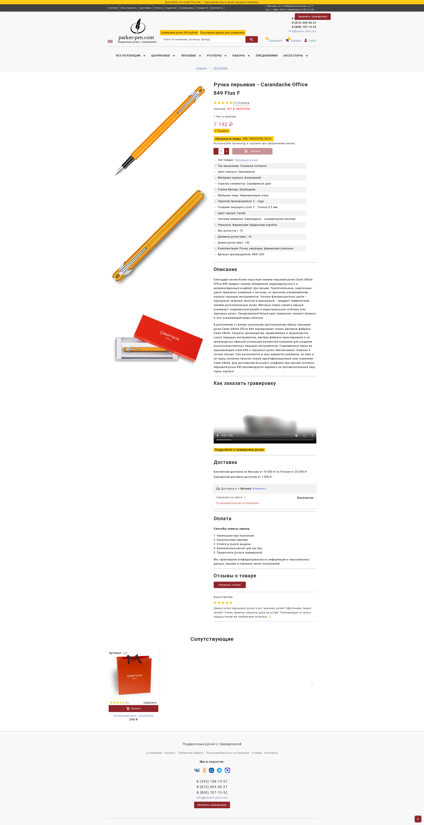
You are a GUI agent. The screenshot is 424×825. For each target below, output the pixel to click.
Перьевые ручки (246, 160)
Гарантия (171, 7)
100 (125, 653)
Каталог (114, 7)
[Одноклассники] (204, 770)
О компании (154, 752)
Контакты (217, 7)
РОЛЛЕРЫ (214, 55)
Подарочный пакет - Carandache (133, 715)
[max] (227, 771)
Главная (201, 68)
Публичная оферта (190, 752)
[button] (312, 685)
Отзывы (257, 752)
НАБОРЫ (239, 55)
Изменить (259, 488)
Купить (256, 151)
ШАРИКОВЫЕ (160, 55)
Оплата (158, 7)
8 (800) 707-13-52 (304, 26)
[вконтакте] (197, 770)
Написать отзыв (230, 584)
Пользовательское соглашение (227, 752)
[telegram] (219, 770)
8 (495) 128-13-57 (304, 18)
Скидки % (202, 7)
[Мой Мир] (211, 771)
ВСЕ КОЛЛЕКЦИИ (128, 55)
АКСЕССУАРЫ (293, 55)
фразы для (222, 32)
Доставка (145, 7)
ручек (179, 32)
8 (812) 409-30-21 (304, 22)
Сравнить (150, 702)
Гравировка (187, 7)
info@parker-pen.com (302, 31)
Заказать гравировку (312, 16)
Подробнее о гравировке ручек (239, 450)
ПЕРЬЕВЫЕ (188, 55)
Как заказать (129, 7)
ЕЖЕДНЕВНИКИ (267, 55)
